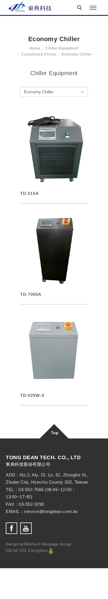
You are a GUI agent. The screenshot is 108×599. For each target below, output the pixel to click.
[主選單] (93, 8)
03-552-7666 (31, 489)
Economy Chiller (77, 54)
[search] (80, 8)
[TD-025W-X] (54, 351)
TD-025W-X (32, 395)
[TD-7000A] (54, 250)
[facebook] (13, 528)
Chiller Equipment (62, 48)
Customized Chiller (38, 54)
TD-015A (29, 193)
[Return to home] (30, 7)
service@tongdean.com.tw (51, 511)
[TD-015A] (54, 149)
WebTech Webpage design (47, 544)
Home (35, 48)
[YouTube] (27, 528)
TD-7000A (30, 294)
